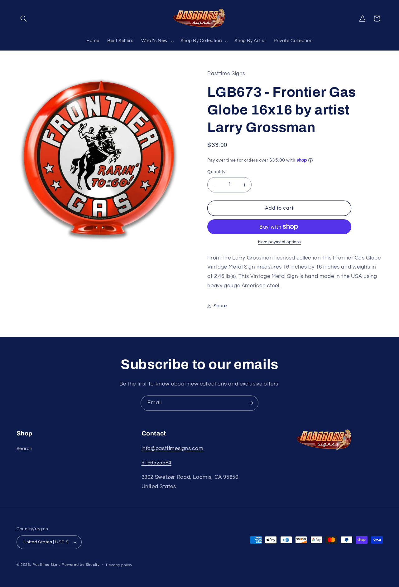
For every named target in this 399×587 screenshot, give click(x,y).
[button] (24, 18)
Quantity (216, 172)
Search (24, 448)
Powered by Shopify (80, 564)
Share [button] (220, 305)
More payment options (279, 242)
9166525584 (156, 463)
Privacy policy (119, 565)
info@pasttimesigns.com (173, 448)
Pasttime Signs (46, 564)
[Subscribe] (251, 403)
